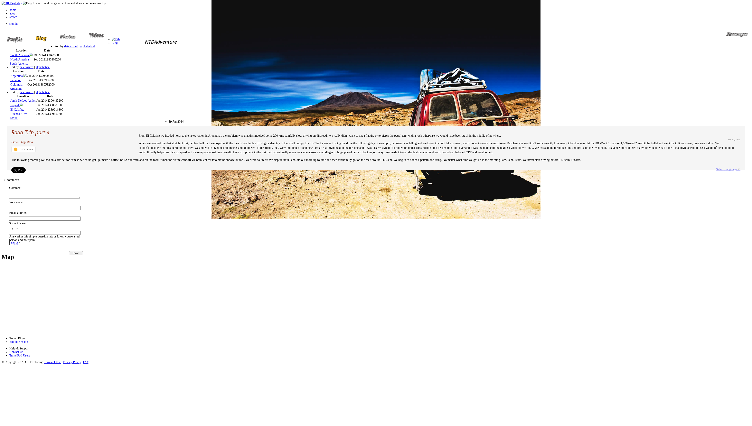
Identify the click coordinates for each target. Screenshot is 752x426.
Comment (15, 188)
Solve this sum (18, 223)
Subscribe (171, 120)
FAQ (86, 362)
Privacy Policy (72, 362)
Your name (16, 202)
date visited (71, 46)
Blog (115, 42)
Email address (17, 212)
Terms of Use (52, 362)
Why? (14, 243)
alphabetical (87, 46)
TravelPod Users (19, 355)
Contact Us (16, 352)
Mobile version (18, 341)
